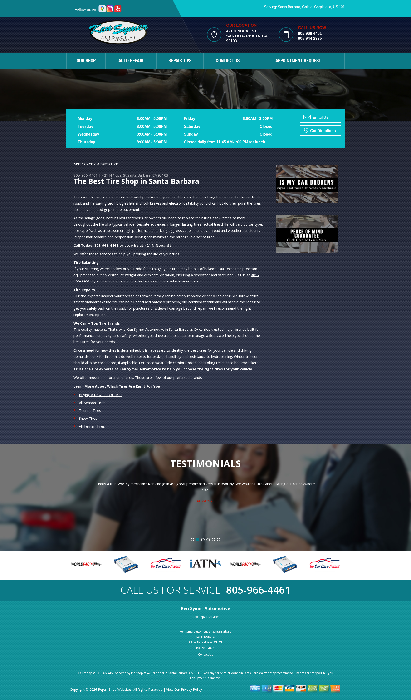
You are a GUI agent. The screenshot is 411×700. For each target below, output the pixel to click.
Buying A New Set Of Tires (100, 394)
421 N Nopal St (114, 175)
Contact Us (205, 654)
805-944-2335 (310, 38)
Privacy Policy (191, 689)
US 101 (339, 7)
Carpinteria (322, 7)
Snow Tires (88, 418)
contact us (140, 281)
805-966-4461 (310, 33)
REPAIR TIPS (179, 61)
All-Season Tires (92, 402)
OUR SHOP (86, 61)
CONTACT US (228, 61)
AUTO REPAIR (130, 61)
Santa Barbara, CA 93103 (147, 175)
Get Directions (322, 131)
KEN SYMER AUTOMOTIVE (95, 163)
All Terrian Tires (92, 426)
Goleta (307, 7)
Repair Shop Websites (115, 689)
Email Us (320, 117)
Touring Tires (90, 410)
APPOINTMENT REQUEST (298, 61)
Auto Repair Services (205, 617)
